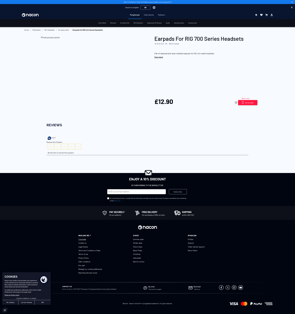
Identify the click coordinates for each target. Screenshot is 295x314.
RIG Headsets (49, 30)
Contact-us (82, 243)
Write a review (174, 44)
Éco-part (81, 265)
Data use (117, 201)
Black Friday (137, 250)
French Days (137, 247)
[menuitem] (135, 15)
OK (145, 7)
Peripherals (36, 30)
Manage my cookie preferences (90, 269)
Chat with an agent (154, 289)
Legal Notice (83, 247)
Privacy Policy (83, 258)
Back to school (138, 262)
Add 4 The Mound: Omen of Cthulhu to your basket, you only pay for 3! (147, 2)
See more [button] (158, 57)
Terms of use (83, 254)
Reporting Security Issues (87, 273)
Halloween (137, 258)
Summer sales (138, 239)
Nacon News (192, 250)
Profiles (190, 239)
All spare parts (63, 30)
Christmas (136, 254)
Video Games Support (196, 247)
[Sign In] (271, 15)
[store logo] (30, 15)
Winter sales (137, 243)
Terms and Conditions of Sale (89, 250)
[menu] (147, 15)
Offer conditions (84, 262)
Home (26, 30)
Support (191, 243)
